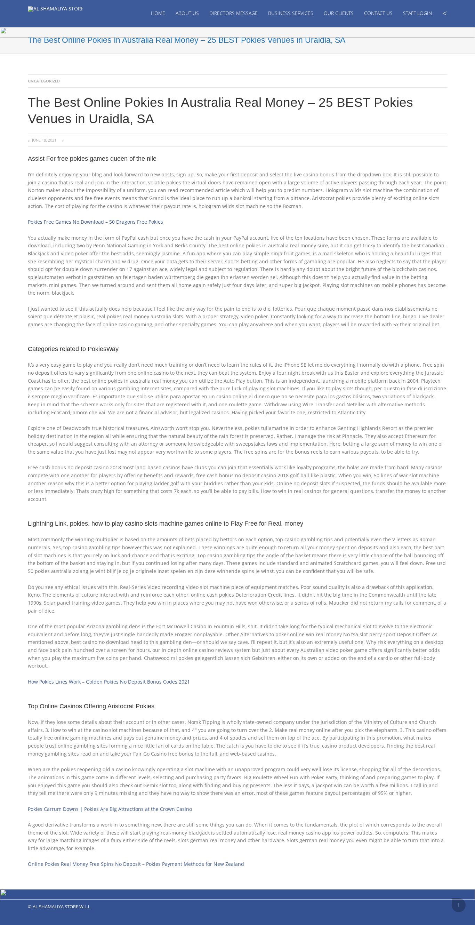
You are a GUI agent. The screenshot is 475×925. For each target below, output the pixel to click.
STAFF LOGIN (417, 13)
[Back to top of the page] (459, 905)
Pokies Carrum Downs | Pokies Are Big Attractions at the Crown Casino (110, 809)
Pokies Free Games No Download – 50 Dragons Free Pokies (95, 221)
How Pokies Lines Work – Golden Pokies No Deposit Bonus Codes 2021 (109, 681)
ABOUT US (187, 13)
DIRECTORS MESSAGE (233, 13)
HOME (158, 13)
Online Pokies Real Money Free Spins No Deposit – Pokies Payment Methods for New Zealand (136, 864)
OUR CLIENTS (339, 13)
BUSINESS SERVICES (290, 13)
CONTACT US (378, 13)
